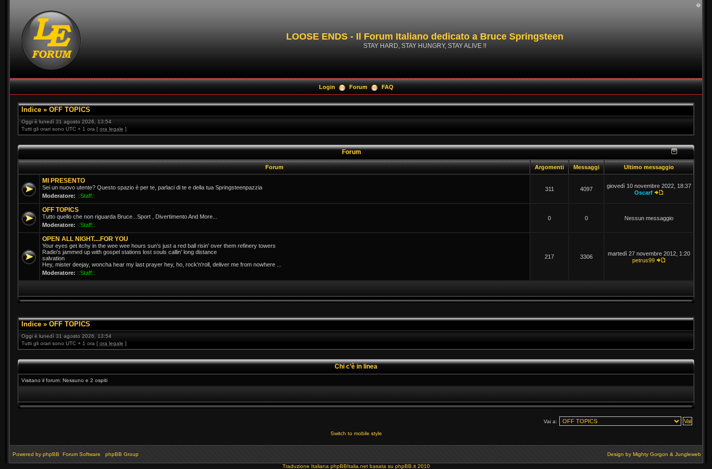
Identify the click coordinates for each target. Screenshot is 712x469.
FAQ (388, 87)
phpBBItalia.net (349, 466)
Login (327, 87)
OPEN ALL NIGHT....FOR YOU (85, 239)
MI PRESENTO (63, 180)
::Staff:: (86, 196)
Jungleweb (688, 454)
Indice (31, 109)
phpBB (51, 454)
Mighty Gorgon (650, 454)
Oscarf (643, 192)
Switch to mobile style (356, 433)
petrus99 (643, 260)
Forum (358, 87)
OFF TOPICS (69, 109)
